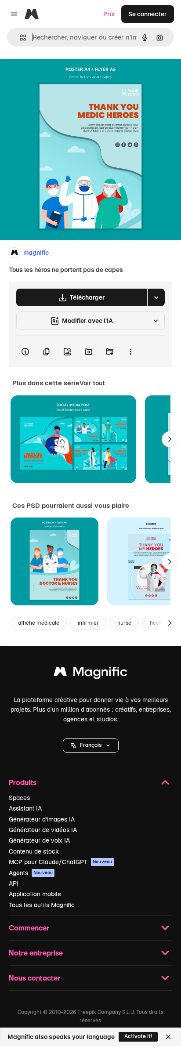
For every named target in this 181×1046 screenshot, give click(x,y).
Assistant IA (25, 808)
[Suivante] (169, 439)
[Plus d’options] (130, 351)
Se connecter (147, 14)
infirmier (88, 622)
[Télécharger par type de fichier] (156, 297)
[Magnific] (90, 673)
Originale (58, 75)
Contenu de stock (34, 851)
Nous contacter (34, 977)
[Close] (168, 1037)
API (13, 883)
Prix (109, 14)
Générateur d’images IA (42, 819)
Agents (31, 873)
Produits (22, 782)
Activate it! (138, 1036)
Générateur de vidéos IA (43, 830)
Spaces (19, 798)
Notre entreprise (36, 952)
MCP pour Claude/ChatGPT (60, 862)
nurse (124, 622)
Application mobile (35, 894)
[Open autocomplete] (19, 37)
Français (90, 745)
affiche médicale (38, 622)
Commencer (29, 927)
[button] (91, 745)
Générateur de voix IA (39, 840)
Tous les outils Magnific (42, 905)
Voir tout (92, 383)
